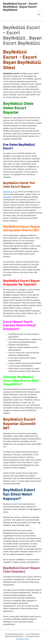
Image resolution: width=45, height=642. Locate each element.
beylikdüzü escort (22, 639)
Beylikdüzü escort (10, 192)
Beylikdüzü (7, 197)
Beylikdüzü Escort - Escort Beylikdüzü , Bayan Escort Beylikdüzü (20, 6)
